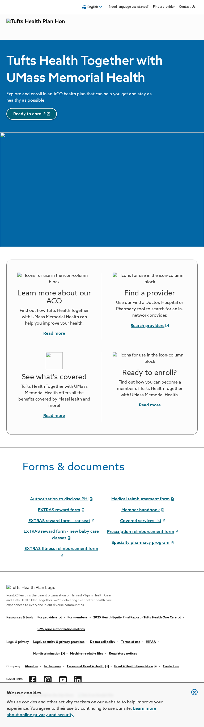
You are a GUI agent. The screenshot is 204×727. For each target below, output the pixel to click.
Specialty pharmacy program (140, 543)
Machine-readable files (86, 653)
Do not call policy (102, 642)
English (92, 7)
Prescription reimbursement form (140, 532)
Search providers (147, 326)
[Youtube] (63, 679)
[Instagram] (48, 679)
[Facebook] (33, 679)
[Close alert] (192, 695)
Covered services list (140, 521)
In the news (52, 666)
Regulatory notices (123, 653)
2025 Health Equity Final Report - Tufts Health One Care (135, 617)
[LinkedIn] (78, 679)
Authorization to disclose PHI (59, 499)
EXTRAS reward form (59, 510)
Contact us (171, 666)
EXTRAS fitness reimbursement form (61, 549)
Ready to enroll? (29, 114)
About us (31, 666)
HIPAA (151, 642)
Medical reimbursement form (140, 499)
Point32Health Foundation (133, 666)
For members (77, 617)
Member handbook (140, 510)
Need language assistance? (129, 6)
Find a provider (164, 6)
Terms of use (130, 642)
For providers (47, 617)
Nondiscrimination (46, 653)
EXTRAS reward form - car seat (59, 521)
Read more (54, 334)
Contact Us (187, 6)
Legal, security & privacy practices (58, 642)
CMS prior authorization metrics (61, 629)
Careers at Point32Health (85, 666)
